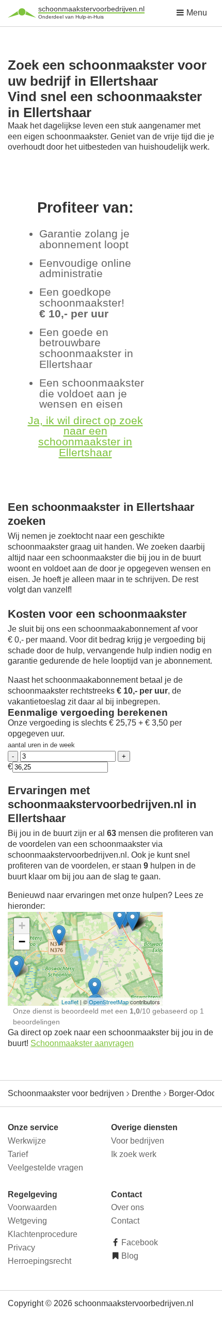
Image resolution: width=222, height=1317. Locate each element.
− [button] (22, 941)
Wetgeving (27, 1220)
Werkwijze (27, 1140)
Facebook (138, 1242)
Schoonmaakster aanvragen (82, 1043)
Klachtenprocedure (42, 1234)
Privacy (21, 1247)
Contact (125, 1220)
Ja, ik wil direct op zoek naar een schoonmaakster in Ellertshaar (85, 436)
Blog (128, 1255)
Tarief (18, 1154)
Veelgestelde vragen (45, 1167)
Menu (195, 12)
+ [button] (22, 925)
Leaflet (69, 1002)
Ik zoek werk (133, 1154)
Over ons (127, 1207)
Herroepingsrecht (39, 1261)
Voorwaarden (32, 1207)
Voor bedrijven (137, 1140)
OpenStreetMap (109, 1002)
